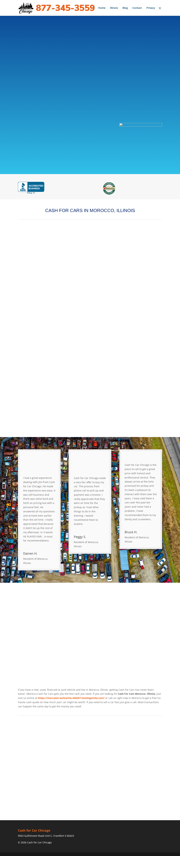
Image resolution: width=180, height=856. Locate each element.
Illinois (114, 8)
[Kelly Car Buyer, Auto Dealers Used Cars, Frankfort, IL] (31, 188)
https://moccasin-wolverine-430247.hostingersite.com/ (71, 698)
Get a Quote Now (64, 114)
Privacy (150, 8)
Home (101, 8)
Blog (125, 8)
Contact (137, 8)
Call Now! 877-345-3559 (67, 101)
